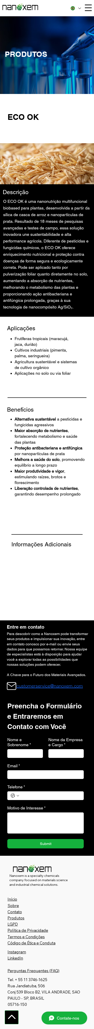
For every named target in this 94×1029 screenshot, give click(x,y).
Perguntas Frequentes (28, 970)
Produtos (16, 918)
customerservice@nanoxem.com (49, 686)
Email (13, 765)
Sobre (13, 905)
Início (12, 899)
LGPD (13, 924)
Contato (15, 911)
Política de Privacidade (28, 930)
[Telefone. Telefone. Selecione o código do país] (15, 795)
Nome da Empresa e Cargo (65, 742)
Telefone (16, 786)
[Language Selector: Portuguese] (75, 8)
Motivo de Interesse (26, 808)
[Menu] (88, 7)
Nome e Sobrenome (19, 742)
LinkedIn (15, 958)
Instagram (17, 951)
